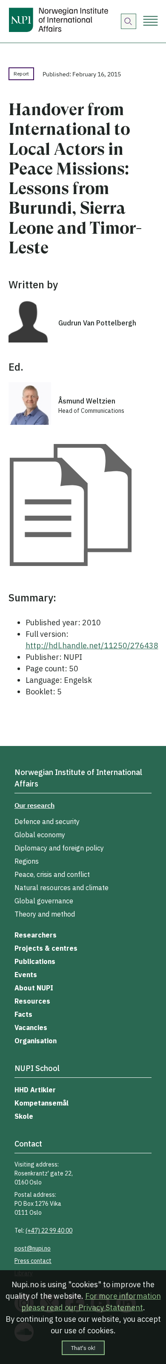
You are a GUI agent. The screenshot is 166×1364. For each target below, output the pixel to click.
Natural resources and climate (61, 887)
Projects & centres (45, 948)
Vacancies (30, 1027)
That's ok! (83, 1348)
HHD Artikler (35, 1089)
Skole (23, 1116)
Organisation (35, 1040)
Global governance (43, 901)
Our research (34, 805)
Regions (26, 861)
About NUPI (33, 988)
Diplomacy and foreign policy (59, 848)
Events (25, 974)
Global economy (39, 834)
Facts (23, 1014)
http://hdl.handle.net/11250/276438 (92, 645)
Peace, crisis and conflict (52, 874)
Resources (32, 1001)
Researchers (35, 935)
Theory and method (44, 914)
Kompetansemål (41, 1103)
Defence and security (47, 821)
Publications (34, 961)
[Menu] (150, 21)
